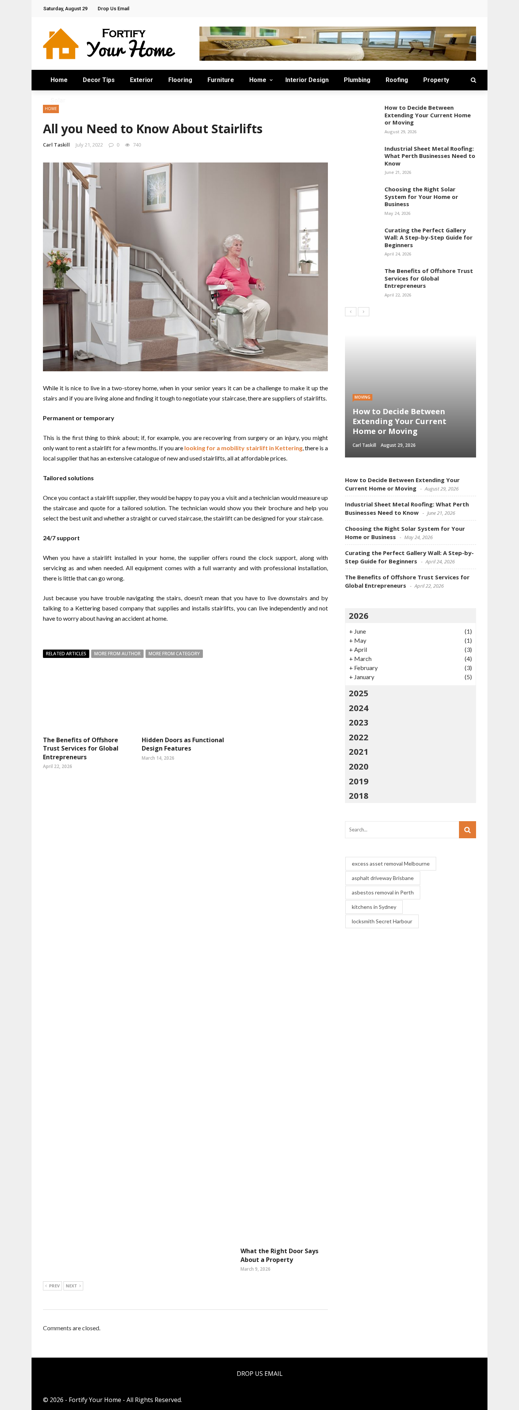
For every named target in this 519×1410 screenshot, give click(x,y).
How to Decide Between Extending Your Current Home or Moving (428, 115)
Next (71, 1286)
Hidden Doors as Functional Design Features (183, 744)
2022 (359, 737)
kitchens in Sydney (374, 907)
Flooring (180, 80)
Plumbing (357, 80)
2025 (359, 693)
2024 (359, 707)
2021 (359, 751)
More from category (174, 653)
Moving (362, 397)
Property (436, 80)
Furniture (220, 80)
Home (59, 80)
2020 (359, 766)
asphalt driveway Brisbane (383, 878)
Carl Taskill (56, 144)
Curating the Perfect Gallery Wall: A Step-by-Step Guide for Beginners (429, 237)
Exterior (141, 80)
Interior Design (307, 80)
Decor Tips (99, 80)
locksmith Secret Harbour (382, 921)
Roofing (397, 80)
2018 (359, 795)
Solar (58, 100)
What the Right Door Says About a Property (279, 1255)
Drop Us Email (113, 8)
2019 (359, 781)
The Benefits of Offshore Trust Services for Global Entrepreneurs (81, 748)
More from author (117, 653)
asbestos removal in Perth (383, 892)
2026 (359, 615)
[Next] (363, 311)
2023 (359, 722)
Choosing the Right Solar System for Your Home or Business (421, 196)
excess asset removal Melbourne (391, 863)
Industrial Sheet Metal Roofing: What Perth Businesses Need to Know (430, 156)
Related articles (66, 653)
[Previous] (350, 311)
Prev (54, 1286)
